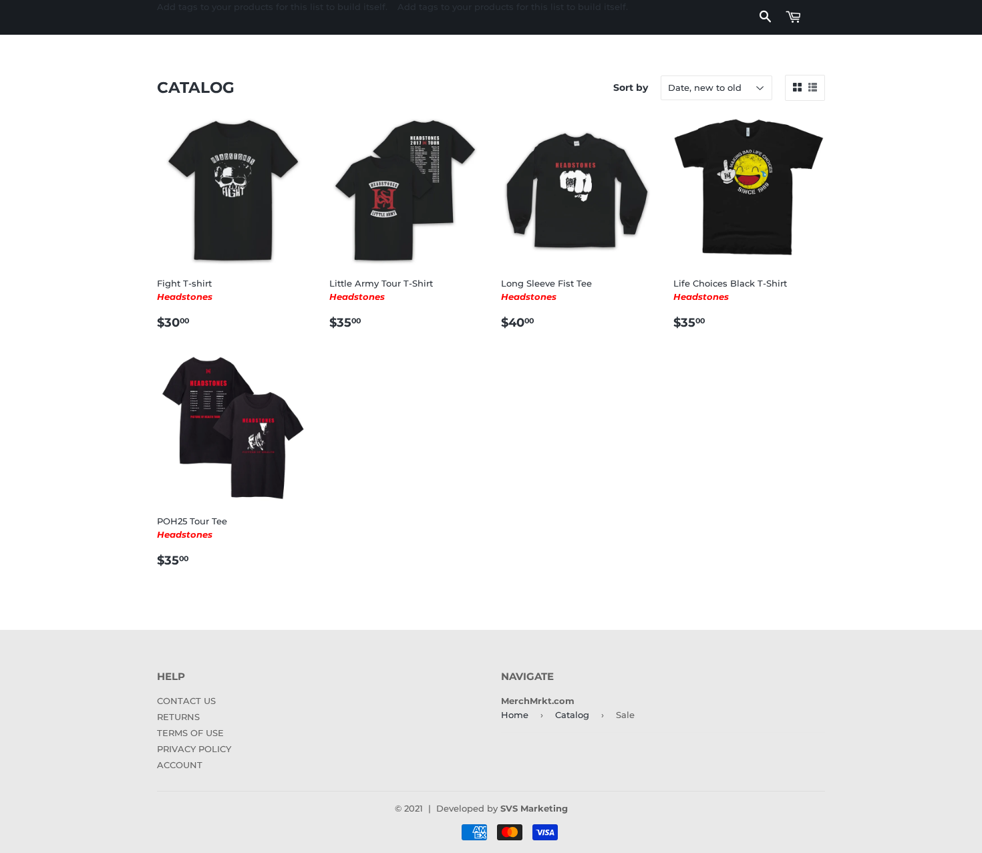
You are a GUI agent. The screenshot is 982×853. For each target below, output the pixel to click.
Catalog (572, 714)
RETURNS (178, 716)
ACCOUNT (179, 764)
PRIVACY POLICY (194, 748)
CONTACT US (186, 700)
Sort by (630, 87)
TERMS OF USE (190, 732)
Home (514, 714)
